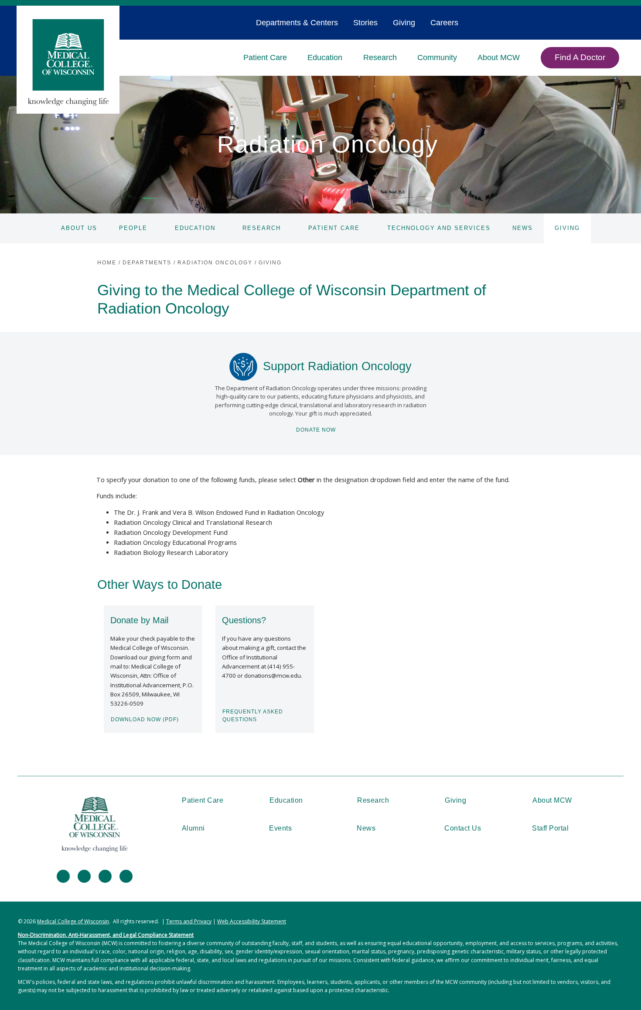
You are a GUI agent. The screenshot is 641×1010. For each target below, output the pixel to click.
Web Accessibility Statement (251, 921)
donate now (316, 430)
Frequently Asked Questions (252, 716)
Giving (404, 22)
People (133, 228)
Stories (365, 22)
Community (437, 57)
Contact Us (462, 828)
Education (324, 57)
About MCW (498, 57)
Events (280, 828)
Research (380, 57)
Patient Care (265, 57)
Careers (444, 22)
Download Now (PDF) (145, 719)
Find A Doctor (580, 57)
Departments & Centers (297, 22)
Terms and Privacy (188, 921)
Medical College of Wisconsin (73, 921)
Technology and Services (439, 228)
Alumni (193, 828)
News (522, 228)
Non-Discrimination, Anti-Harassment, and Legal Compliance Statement (106, 935)
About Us (79, 228)
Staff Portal (550, 828)
